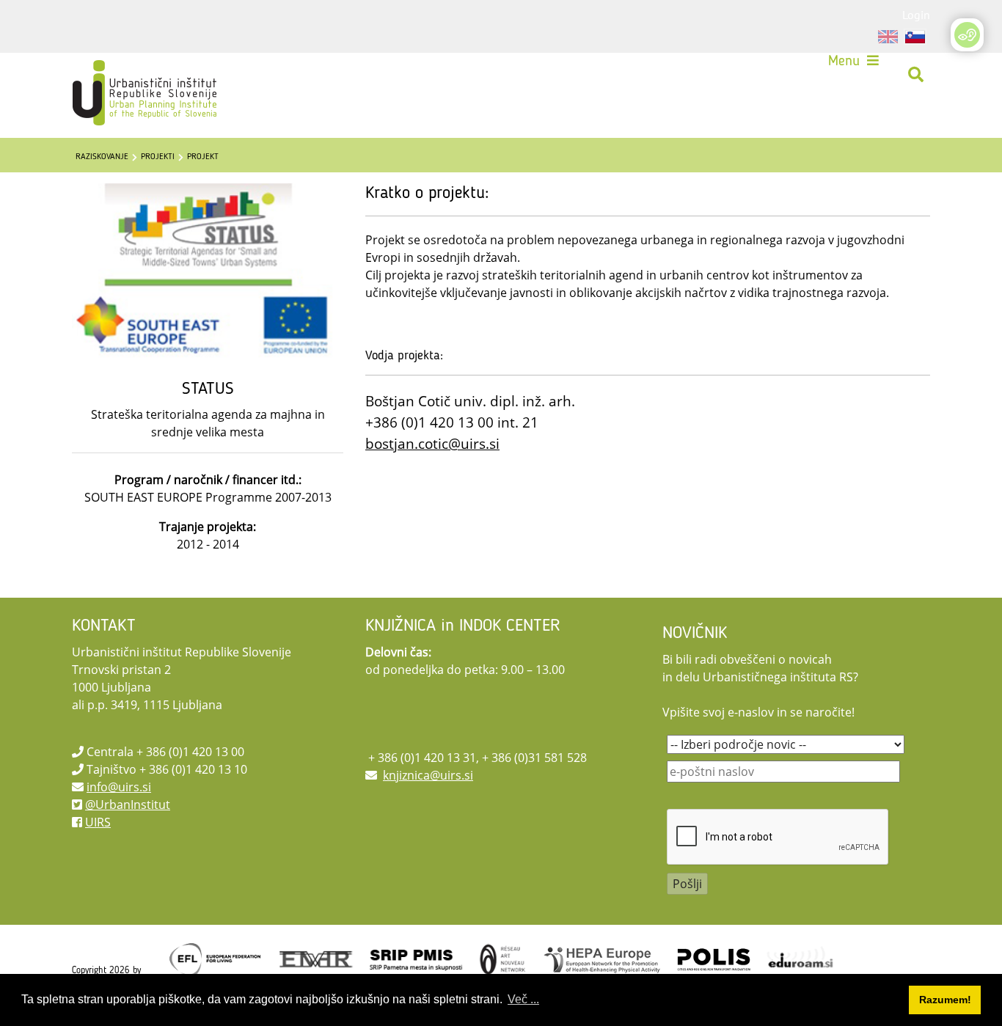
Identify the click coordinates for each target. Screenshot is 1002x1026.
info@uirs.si (119, 787)
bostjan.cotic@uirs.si (432, 443)
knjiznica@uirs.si (428, 775)
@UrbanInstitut (127, 804)
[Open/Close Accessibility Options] (967, 35)
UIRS (98, 822)
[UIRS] (114, 74)
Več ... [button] (523, 999)
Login (916, 14)
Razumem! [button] (945, 999)
